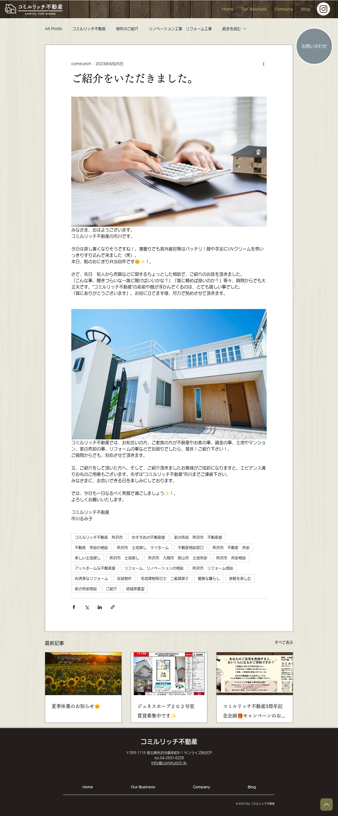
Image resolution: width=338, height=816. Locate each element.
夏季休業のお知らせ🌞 (75, 706)
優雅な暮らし (209, 578)
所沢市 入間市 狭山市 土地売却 (177, 558)
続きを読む (231, 29)
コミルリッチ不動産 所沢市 (99, 537)
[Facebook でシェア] (73, 607)
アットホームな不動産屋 (95, 568)
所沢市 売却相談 (231, 558)
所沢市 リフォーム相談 (213, 568)
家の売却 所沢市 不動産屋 (198, 537)
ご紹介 (111, 589)
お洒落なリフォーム (91, 578)
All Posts (53, 29)
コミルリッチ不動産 (89, 29)
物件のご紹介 (127, 29)
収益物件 (124, 578)
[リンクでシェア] (112, 607)
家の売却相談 (86, 589)
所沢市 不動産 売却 (231, 547)
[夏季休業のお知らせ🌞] (83, 673)
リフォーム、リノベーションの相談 (154, 568)
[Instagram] (323, 9)
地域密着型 (135, 589)
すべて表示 (284, 642)
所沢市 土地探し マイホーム (143, 547)
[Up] (326, 804)
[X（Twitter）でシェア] (86, 607)
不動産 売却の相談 (91, 547)
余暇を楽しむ (240, 578)
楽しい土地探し (88, 558)
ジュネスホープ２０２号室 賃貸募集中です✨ (168, 711)
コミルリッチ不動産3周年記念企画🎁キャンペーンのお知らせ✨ (254, 712)
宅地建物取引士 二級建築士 (165, 578)
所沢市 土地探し (124, 558)
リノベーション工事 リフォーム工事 (180, 29)
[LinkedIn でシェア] (99, 607)
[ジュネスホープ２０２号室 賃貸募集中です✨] (169, 673)
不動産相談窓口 (191, 547)
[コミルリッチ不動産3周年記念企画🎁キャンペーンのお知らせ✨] (255, 673)
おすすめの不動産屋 (148, 537)
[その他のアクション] (263, 64)
